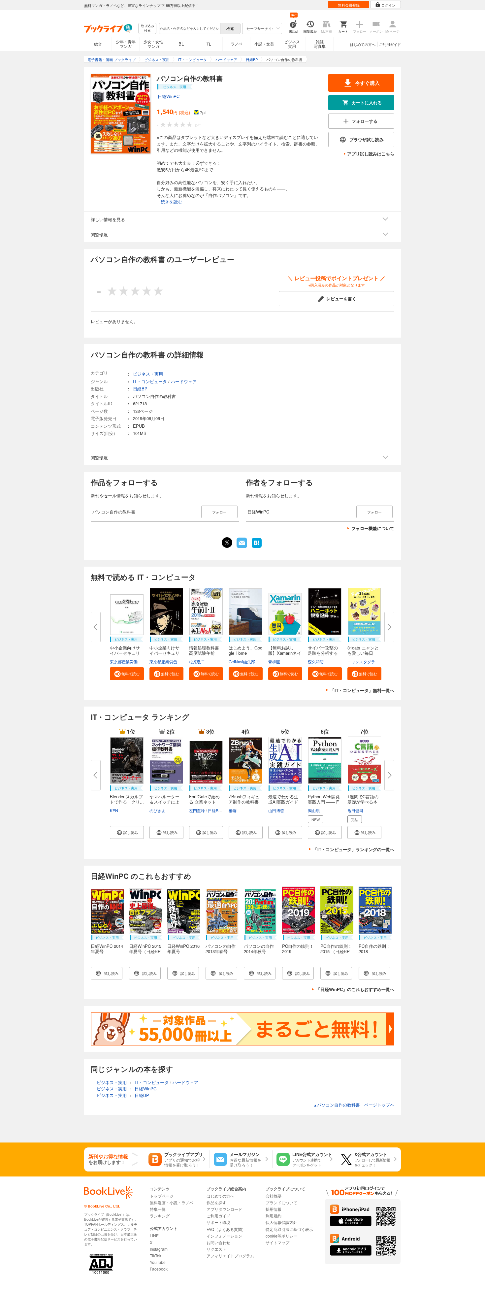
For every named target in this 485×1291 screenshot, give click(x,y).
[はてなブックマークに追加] (257, 547)
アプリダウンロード (224, 1209)
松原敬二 (197, 661)
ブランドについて (281, 1202)
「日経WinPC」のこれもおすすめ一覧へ (355, 989)
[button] (127, 673)
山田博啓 (276, 810)
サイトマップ (277, 1242)
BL (181, 44)
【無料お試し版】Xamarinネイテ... (284, 653)
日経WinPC (168, 96)
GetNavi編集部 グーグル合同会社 (258, 661)
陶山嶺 (314, 810)
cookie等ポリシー (281, 1236)
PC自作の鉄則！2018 (374, 948)
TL (209, 44)
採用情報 (273, 1209)
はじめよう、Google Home (245, 650)
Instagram (159, 1249)
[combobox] (189, 28)
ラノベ (236, 44)
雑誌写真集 (320, 44)
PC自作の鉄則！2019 (298, 948)
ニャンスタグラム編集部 (369, 661)
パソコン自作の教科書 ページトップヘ (353, 1105)
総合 (98, 44)
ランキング (160, 1215)
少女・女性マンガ (153, 44)
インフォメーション (224, 1236)
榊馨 (233, 810)
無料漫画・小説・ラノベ (171, 1202)
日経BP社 (216, 810)
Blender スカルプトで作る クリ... (127, 799)
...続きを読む (169, 201)
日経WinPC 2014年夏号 (107, 948)
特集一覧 (158, 1209)
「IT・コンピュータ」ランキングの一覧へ (353, 849)
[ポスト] (227, 542)
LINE (154, 1235)
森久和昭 (316, 661)
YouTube (158, 1262)
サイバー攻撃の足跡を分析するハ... (323, 653)
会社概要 (273, 1196)
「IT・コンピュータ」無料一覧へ (362, 690)
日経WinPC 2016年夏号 (183, 948)
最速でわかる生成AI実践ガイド (283, 799)
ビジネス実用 (292, 44)
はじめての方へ (362, 44)
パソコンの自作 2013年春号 (221, 948)
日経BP (140, 388)
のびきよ (157, 810)
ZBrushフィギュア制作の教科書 (244, 799)
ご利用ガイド (390, 44)
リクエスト (216, 1249)
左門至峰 (197, 810)
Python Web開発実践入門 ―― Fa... (324, 801)
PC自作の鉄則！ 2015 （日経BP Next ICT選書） (336, 951)
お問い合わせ (218, 1242)
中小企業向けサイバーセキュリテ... (125, 653)
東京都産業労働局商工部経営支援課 (141, 661)
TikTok (155, 1255)
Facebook (159, 1269)
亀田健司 (355, 810)
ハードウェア (184, 381)
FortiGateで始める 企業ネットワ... (204, 801)
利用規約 (273, 1215)
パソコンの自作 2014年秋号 (259, 948)
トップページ (162, 1196)
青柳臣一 (276, 661)
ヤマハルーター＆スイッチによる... (164, 801)
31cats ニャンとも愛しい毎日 (363, 650)
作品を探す (216, 1202)
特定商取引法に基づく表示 (289, 1229)
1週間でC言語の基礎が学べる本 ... (362, 801)
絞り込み (147, 28)
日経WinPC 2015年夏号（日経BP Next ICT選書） (145, 951)
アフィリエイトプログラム (230, 1255)
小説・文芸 (264, 44)
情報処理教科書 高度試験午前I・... (204, 653)
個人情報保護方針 (281, 1222)
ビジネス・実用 (148, 374)
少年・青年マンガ (126, 44)
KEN (114, 810)
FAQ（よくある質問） (226, 1229)
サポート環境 (218, 1222)
